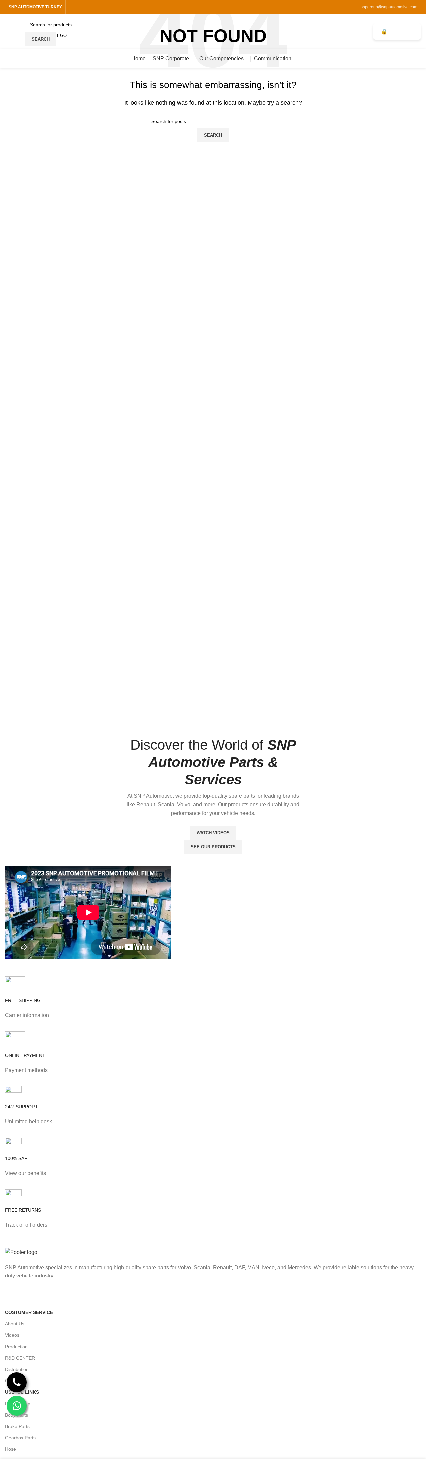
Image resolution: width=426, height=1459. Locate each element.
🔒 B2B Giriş (397, 31)
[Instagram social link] (332, 7)
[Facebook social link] (324, 7)
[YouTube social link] (341, 7)
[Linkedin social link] (349, 7)
